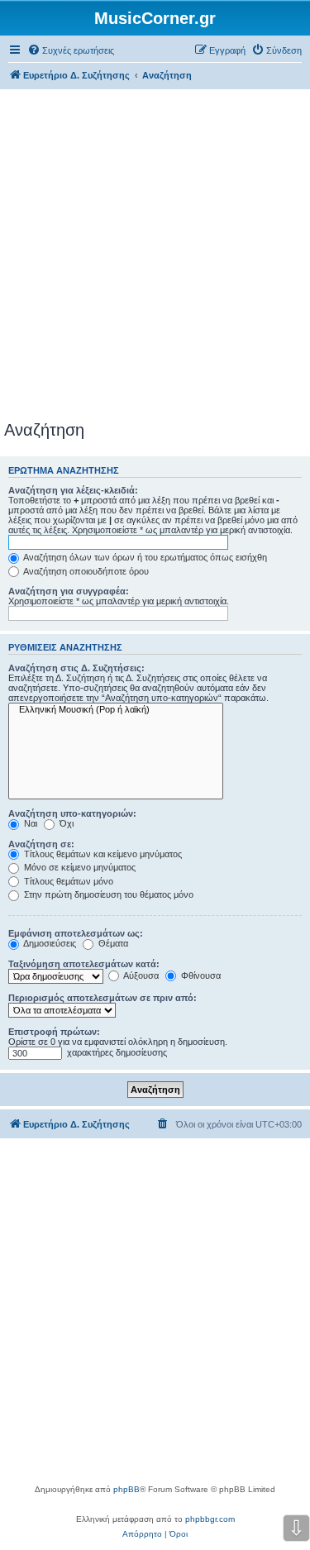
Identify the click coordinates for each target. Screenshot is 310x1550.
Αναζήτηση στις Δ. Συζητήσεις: (76, 668)
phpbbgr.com (210, 1519)
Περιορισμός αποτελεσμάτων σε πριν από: (102, 998)
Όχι (65, 823)
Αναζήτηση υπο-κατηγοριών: (72, 813)
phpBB (126, 1489)
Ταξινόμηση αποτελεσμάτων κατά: (84, 964)
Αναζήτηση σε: (41, 844)
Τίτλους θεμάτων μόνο (67, 881)
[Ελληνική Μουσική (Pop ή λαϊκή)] (116, 710)
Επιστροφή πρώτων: (54, 1032)
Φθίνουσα (200, 975)
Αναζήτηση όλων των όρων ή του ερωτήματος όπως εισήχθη (144, 557)
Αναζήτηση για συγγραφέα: (68, 591)
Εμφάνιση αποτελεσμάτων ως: (75, 933)
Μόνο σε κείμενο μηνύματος (78, 867)
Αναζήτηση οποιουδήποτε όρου (85, 571)
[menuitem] (70, 50)
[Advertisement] (155, 258)
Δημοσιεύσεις (48, 943)
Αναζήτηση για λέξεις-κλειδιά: (73, 490)
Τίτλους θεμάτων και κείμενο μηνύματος (101, 854)
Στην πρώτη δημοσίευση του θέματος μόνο (107, 894)
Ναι (29, 823)
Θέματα (112, 943)
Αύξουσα (140, 975)
